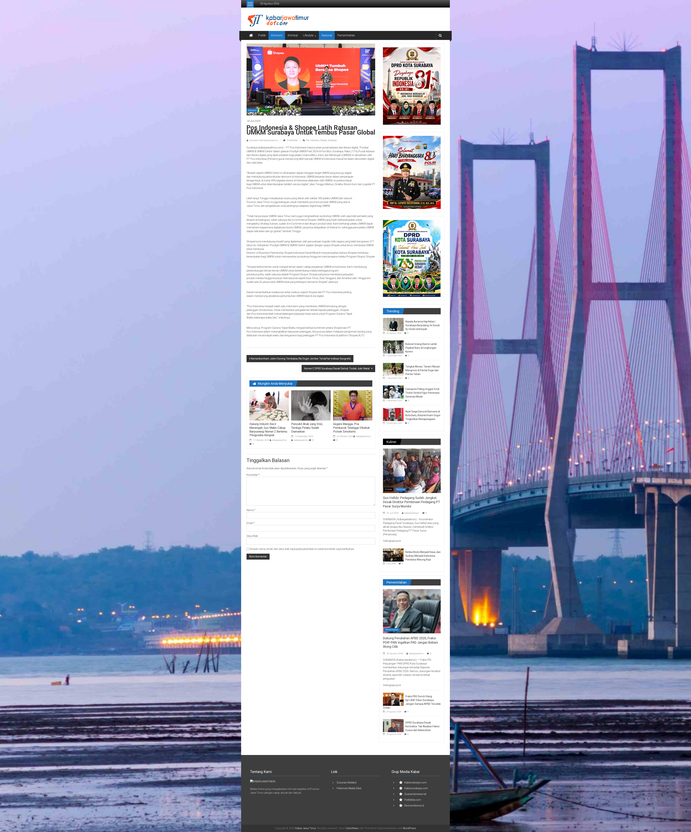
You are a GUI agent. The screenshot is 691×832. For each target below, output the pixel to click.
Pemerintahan (346, 35)
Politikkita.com (412, 799)
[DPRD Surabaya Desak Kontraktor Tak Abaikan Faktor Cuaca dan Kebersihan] (393, 725)
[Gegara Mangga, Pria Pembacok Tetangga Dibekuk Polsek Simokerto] (352, 405)
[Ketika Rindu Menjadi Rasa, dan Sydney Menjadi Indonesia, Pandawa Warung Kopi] (393, 554)
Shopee (323, 140)
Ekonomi (276, 35)
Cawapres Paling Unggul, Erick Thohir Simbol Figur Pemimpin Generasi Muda (422, 393)
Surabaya (332, 140)
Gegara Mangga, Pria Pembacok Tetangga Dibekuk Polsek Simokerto (351, 427)
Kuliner (388, 489)
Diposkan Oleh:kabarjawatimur (263, 140)
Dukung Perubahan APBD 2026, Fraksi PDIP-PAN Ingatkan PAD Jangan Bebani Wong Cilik (410, 642)
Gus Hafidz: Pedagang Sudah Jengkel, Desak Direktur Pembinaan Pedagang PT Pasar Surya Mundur (411, 502)
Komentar (253, 474)
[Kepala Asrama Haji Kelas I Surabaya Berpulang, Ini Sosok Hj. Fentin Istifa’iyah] (393, 324)
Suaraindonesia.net (415, 794)
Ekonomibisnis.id (414, 805)
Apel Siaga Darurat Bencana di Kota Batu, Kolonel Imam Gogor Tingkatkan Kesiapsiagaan (423, 415)
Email (251, 523)
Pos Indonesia (312, 140)
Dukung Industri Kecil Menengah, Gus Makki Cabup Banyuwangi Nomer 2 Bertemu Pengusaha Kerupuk (268, 429)
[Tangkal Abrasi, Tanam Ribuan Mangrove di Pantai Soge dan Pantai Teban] (393, 369)
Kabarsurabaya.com (416, 788)
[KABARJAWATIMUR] (262, 781)
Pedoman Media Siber (349, 788)
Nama (251, 510)
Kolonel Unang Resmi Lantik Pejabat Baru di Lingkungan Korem (421, 348)
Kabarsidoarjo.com (415, 782)
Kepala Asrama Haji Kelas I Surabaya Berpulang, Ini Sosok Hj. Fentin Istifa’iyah (422, 325)
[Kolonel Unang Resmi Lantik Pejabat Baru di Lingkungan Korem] (393, 346)
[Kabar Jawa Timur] (251, 35)
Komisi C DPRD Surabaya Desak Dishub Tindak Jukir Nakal (337, 368)
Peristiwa (400, 489)
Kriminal (293, 35)
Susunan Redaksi (346, 782)
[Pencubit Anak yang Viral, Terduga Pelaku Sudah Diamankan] (310, 405)
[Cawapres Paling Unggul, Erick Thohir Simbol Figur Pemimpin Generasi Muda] (393, 391)
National (327, 35)
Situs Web (252, 536)
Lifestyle (308, 35)
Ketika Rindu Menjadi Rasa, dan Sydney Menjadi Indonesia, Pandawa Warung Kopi (423, 556)
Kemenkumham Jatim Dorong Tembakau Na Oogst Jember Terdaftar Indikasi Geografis (301, 358)
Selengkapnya (391, 540)
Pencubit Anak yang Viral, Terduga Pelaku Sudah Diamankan (307, 427)
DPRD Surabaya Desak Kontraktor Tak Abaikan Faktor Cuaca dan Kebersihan (422, 726)
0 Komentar (292, 140)
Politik (262, 35)
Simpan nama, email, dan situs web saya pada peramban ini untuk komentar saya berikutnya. (301, 549)
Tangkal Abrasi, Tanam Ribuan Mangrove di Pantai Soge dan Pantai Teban (422, 370)
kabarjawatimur (279, 440)
